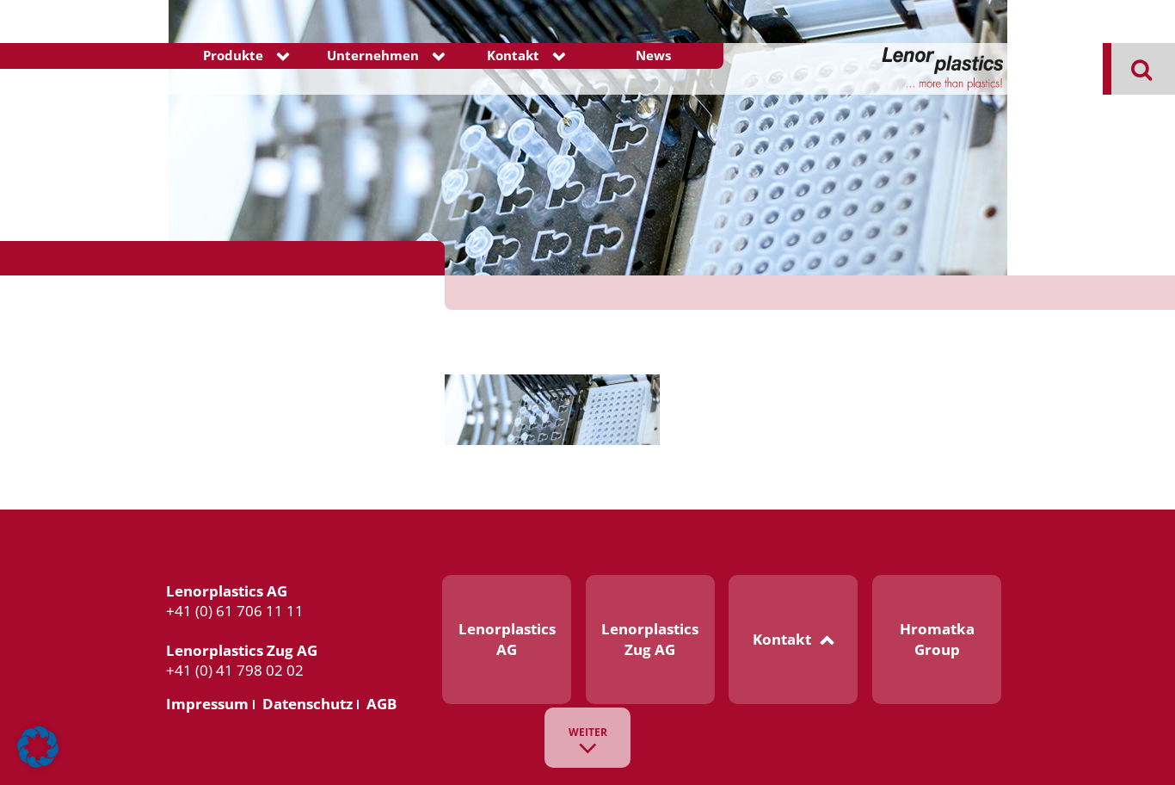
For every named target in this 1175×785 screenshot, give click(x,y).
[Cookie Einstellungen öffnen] (37, 763)
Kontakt (513, 55)
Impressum (207, 704)
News (653, 55)
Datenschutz (307, 704)
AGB (381, 704)
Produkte (233, 55)
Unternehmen (373, 55)
